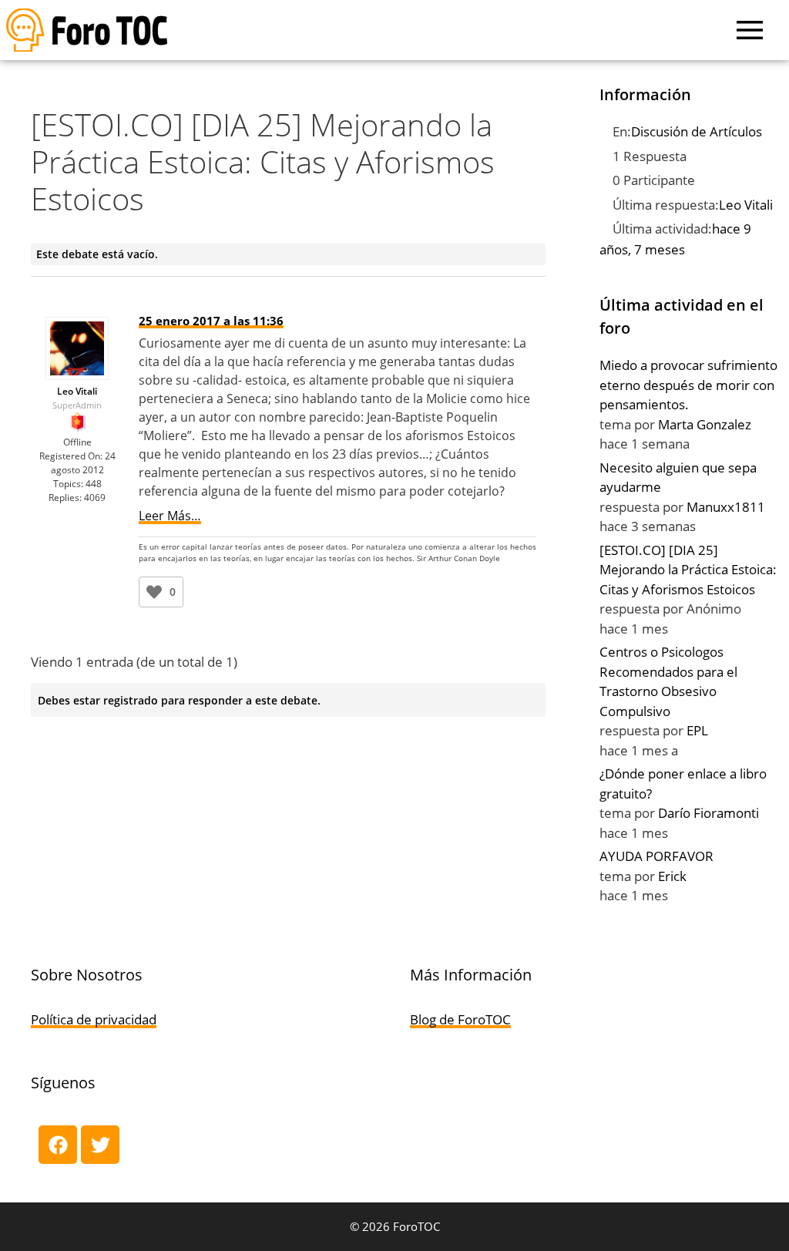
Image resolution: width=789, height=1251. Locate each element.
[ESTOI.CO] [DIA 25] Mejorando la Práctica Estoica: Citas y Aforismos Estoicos (688, 569)
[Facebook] (58, 1144)
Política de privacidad (93, 1019)
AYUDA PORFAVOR (656, 856)
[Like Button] (154, 592)
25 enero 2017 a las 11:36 (211, 320)
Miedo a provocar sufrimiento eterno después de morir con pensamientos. (688, 384)
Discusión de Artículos (696, 131)
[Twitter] (100, 1144)
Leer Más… (170, 515)
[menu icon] (749, 30)
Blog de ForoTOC (460, 1019)
